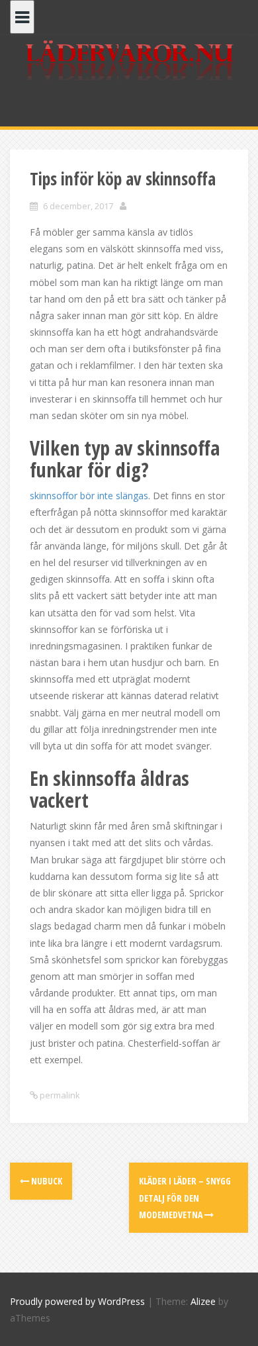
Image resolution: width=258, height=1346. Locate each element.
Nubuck (45, 1181)
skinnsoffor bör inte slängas (89, 495)
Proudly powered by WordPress (77, 1301)
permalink (59, 1095)
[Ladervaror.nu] (129, 62)
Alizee (203, 1301)
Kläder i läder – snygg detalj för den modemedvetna (185, 1197)
